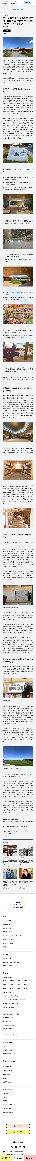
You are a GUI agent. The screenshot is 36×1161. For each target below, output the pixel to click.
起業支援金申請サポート (9, 1108)
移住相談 (27, 2)
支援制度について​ (7, 1070)
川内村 (18, 984)
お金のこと (6, 1101)
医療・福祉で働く (7, 932)
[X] (12, 1147)
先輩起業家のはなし (8, 1112)
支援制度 (8, 1067)
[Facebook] (16, 1147)
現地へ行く (8, 1042)
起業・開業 (8, 1089)
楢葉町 (4, 984)
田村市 (4, 981)
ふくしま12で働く (7, 920)
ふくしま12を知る (7, 977)
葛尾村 (18, 988)
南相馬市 (12, 981)
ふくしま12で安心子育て (9, 992)
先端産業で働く (7, 928)
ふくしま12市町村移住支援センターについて (13, 1154)
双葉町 (4, 988)
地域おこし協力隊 (7, 939)
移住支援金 (6, 1078)
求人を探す (6, 947)
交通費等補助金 (7, 1053)
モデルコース (6, 1046)
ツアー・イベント (11, 1061)
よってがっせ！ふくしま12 (10, 1035)
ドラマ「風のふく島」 (8, 1017)
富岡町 (11, 984)
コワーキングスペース (8, 1104)
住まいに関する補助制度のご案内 (11, 962)
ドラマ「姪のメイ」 (7, 1021)
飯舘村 (25, 988)
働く (6, 917)
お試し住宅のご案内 (8, 1050)
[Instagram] (20, 1147)
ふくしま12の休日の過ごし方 (10, 996)
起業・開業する (7, 1093)
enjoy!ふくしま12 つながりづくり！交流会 (14, 999)
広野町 (25, 981)
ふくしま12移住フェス (8, 1028)
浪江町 (11, 988)
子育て (5, 33)
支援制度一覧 (6, 1074)
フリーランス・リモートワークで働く (13, 935)
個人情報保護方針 (19, 1151)
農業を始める (6, 924)
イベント (5, 1116)
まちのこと (6, 1097)
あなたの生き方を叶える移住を (11, 1014)
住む (6, 954)
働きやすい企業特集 (8, 943)
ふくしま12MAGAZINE (9, 1007)
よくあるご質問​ (8, 1151)
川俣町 (18, 981)
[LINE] (24, 1147)
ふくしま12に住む (7, 958)
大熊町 (25, 984)
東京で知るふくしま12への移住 (11, 1003)
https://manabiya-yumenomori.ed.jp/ (16, 826)
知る (6, 973)
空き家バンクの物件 (8, 966)
